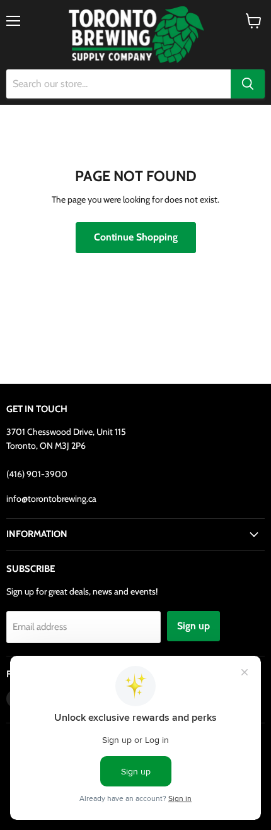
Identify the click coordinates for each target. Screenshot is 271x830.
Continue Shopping (136, 237)
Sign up (193, 626)
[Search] (248, 83)
